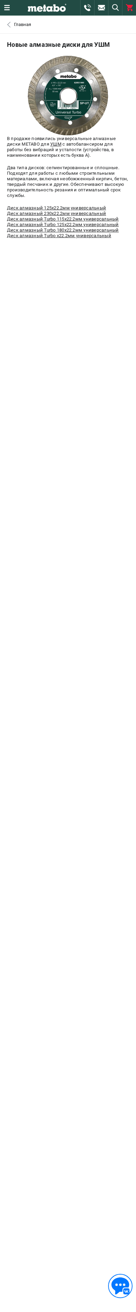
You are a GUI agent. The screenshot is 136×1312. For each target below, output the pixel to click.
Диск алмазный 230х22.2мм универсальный (56, 213)
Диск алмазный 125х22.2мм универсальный (56, 207)
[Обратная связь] (120, 1286)
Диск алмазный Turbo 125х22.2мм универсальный (63, 224)
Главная (22, 24)
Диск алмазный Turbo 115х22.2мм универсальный (63, 219)
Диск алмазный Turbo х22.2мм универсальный (59, 235)
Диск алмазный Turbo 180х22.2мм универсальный (63, 230)
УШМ (55, 144)
